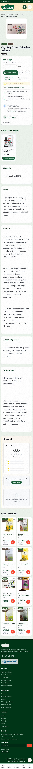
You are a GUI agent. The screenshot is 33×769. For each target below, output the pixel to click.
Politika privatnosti (6, 707)
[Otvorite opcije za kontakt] (30, 760)
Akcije (3, 723)
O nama (3, 693)
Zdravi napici (10, 14)
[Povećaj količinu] (15, 67)
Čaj (22, 14)
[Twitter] (9, 656)
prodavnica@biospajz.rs (26, 1)
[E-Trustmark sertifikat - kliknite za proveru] (9, 661)
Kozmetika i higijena (6, 685)
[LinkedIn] (13, 656)
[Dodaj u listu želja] (21, 72)
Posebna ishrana (6, 680)
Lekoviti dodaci (5, 683)
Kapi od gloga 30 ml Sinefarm (8, 150)
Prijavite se (16, 482)
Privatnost (22, 761)
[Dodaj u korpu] (13, 542)
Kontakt (3, 699)
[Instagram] (6, 656)
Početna (3, 14)
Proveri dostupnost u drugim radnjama (13, 87)
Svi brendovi (4, 726)
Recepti (3, 718)
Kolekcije (3, 721)
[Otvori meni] (30, 7)
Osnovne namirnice (6, 672)
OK (29, 745)
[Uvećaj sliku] (16, 28)
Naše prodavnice (6, 696)
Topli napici (17, 14)
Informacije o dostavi (7, 702)
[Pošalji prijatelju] (27, 72)
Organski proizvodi (6, 674)
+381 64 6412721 (8, 736)
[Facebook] (2, 656)
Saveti (3, 715)
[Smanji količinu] (5, 67)
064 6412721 (6, 1)
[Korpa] (25, 7)
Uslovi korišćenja (6, 704)
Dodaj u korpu (9, 158)
